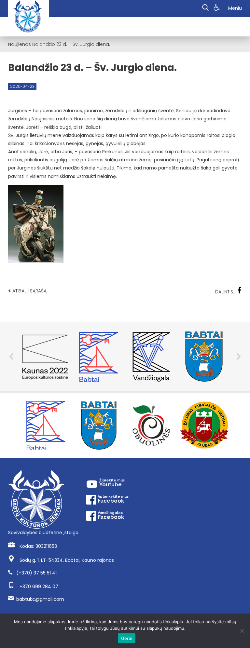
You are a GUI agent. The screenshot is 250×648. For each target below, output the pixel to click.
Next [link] (238, 356)
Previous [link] (11, 356)
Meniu (235, 8)
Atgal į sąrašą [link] (27, 290)
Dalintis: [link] (224, 292)
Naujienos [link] (19, 44)
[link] (217, 8)
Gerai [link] (126, 638)
